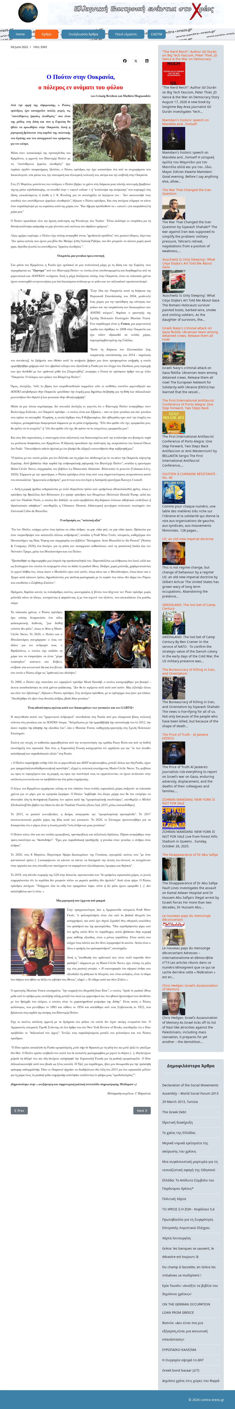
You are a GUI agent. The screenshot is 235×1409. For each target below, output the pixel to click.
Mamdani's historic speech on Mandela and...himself (185, 122)
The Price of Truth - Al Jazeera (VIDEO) (185, 736)
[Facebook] (125, 61)
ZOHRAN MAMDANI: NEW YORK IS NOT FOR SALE (188, 801)
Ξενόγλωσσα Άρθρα (83, 34)
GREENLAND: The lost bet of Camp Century (188, 607)
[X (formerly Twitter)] (136, 61)
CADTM (156, 34)
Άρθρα (46, 34)
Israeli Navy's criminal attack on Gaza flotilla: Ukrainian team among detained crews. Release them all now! (190, 333)
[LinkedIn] (147, 61)
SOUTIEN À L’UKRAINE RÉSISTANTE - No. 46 (190, 476)
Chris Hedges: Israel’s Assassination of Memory (190, 987)
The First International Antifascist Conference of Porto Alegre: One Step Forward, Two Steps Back (188, 404)
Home (20, 34)
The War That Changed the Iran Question (186, 192)
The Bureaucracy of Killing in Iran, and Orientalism (188, 671)
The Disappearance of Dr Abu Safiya (190, 854)
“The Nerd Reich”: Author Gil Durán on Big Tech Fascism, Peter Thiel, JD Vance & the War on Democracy (189, 55)
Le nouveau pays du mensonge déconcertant (186, 917)
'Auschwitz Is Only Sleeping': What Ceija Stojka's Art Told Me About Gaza (188, 263)
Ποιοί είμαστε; (126, 34)
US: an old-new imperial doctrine (187, 539)
